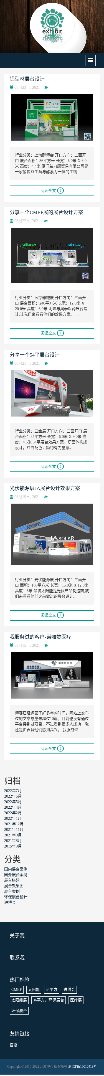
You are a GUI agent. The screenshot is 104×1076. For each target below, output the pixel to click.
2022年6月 (13, 796)
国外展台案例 (15, 875)
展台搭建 (12, 880)
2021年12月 (14, 824)
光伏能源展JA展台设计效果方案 (45, 488)
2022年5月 (13, 802)
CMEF (16, 990)
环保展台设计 (15, 897)
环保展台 (19, 1011)
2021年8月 (13, 841)
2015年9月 (13, 846)
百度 (13, 1045)
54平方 (51, 990)
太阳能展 (19, 1000)
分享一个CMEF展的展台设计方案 (46, 212)
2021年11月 (14, 830)
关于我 (17, 935)
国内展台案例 (15, 869)
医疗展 (76, 1000)
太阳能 (34, 990)
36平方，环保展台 (48, 1000)
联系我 (17, 958)
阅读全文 (50, 191)
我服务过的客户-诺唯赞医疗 (40, 637)
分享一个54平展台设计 (35, 355)
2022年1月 (13, 818)
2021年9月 (13, 835)
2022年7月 (13, 791)
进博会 (10, 902)
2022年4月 (13, 807)
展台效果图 (14, 886)
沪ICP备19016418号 (82, 1067)
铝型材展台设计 (27, 79)
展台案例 (12, 891)
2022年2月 (13, 813)
